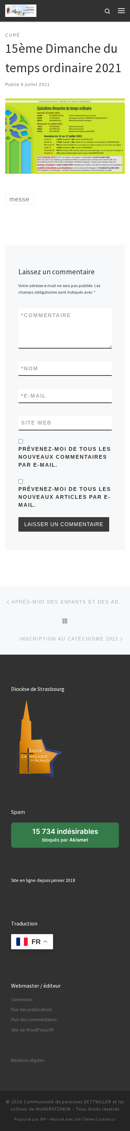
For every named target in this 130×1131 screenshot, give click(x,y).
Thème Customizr (99, 1119)
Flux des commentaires (34, 1020)
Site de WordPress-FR (32, 1030)
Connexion (22, 999)
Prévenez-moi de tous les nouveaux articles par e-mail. (64, 497)
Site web (36, 423)
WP (43, 1119)
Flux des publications (31, 1010)
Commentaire (46, 315)
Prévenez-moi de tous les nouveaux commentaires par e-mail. (64, 457)
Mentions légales (27, 1060)
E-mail (33, 396)
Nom (29, 368)
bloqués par (69, 837)
